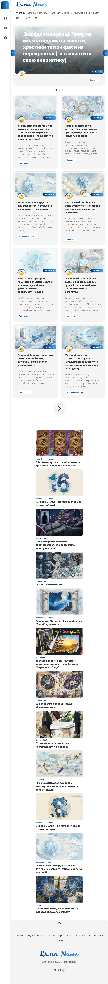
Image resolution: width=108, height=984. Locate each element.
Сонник (55, 13)
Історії (28, 18)
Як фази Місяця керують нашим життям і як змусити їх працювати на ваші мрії (34, 205)
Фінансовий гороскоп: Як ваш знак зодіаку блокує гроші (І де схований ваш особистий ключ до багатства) (80, 285)
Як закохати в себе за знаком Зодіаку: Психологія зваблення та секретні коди (57, 786)
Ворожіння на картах (45, 459)
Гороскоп (70, 316)
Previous (13, 53)
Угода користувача (36, 935)
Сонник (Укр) (24, 392)
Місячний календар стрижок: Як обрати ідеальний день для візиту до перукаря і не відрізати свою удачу (81, 362)
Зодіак (66, 13)
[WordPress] (5, 28)
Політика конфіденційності (60, 935)
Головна (20, 13)
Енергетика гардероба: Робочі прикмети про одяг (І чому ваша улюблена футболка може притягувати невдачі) (35, 285)
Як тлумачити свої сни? (50, 584)
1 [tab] (56, 90)
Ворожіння (81, 13)
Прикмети (94, 13)
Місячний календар (38, 13)
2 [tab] (59, 90)
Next (105, 53)
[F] (5, 18)
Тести (19, 18)
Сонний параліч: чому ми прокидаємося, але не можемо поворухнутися (55, 545)
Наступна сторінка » (59, 408)
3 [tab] (62, 90)
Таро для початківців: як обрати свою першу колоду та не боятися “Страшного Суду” (57, 664)
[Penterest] (5, 37)
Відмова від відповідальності (89, 935)
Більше (95, 72)
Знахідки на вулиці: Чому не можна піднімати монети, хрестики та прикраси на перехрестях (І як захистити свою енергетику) (59, 29)
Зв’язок (59, 940)
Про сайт (20, 935)
